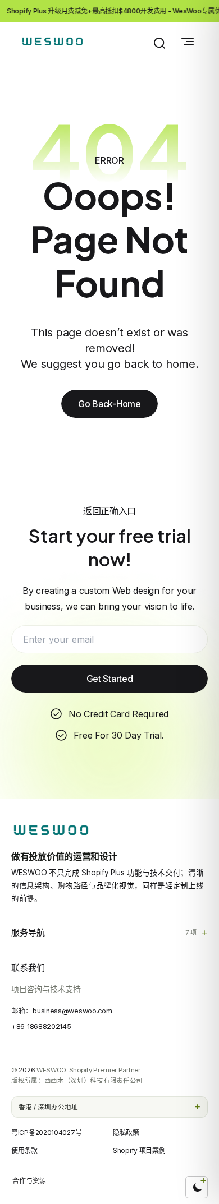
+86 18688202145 (41, 1026)
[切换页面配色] (196, 1187)
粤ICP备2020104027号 (46, 1132)
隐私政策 (126, 1132)
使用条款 (24, 1150)
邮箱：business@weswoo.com (61, 1011)
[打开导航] (187, 41)
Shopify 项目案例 (139, 1150)
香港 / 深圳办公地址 (48, 1107)
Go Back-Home (109, 403)
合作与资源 (29, 1181)
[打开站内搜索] (159, 43)
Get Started (109, 678)
